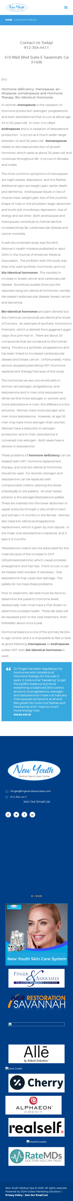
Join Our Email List (36, 1195)
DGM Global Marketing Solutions (40, 1191)
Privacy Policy (14, 1195)
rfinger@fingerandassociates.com (30, 791)
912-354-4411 (36, 47)
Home (8, 20)
